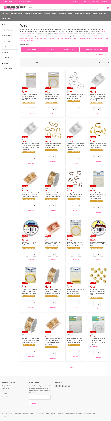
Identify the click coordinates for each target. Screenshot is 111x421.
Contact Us (87, 1)
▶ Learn (8, 18)
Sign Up (33, 403)
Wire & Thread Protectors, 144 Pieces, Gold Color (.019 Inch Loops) (53, 145)
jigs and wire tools (61, 33)
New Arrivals (5, 13)
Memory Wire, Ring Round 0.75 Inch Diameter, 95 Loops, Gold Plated (75, 291)
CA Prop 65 (60, 413)
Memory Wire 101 (73, 38)
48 (108, 63)
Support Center (6, 386)
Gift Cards (5, 396)
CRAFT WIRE (50, 49)
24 (102, 63)
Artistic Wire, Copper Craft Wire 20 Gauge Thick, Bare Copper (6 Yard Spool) (53, 243)
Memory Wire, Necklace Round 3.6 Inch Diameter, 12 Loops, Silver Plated (75, 340)
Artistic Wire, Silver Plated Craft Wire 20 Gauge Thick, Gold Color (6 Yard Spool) (53, 194)
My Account (95, 1)
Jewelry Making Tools (99, 13)
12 (100, 63)
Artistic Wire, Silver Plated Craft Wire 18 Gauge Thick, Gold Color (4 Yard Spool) (30, 340)
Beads (20, 13)
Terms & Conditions (50, 413)
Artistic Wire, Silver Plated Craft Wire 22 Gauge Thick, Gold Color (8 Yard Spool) (53, 291)
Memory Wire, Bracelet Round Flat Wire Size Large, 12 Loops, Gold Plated (75, 243)
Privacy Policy (40, 413)
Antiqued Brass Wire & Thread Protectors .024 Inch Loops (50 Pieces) (74, 194)
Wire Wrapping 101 (61, 38)
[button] (4, 24)
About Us (4, 413)
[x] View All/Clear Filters (101, 55)
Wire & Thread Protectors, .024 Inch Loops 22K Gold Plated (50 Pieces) (98, 145)
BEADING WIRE (31, 49)
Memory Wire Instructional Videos (91, 38)
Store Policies (17, 413)
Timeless (14, 13)
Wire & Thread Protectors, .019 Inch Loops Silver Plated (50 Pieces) (75, 96)
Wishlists (104, 1)
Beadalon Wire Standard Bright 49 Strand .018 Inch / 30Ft (30, 243)
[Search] (95, 7)
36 (105, 63)
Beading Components (59, 13)
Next (70, 367)
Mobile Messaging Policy (29, 413)
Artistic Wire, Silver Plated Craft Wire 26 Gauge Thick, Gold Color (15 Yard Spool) (30, 194)
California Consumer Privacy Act (86, 413)
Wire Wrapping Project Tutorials (44, 38)
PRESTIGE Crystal (44, 13)
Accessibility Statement (71, 413)
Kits (2, 18)
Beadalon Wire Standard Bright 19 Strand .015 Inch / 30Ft (98, 243)
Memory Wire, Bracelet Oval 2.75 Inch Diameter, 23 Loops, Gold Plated (30, 291)
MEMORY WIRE (69, 49)
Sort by (24, 63)
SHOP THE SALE (77, 1)
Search (10, 413)
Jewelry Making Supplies (82, 13)
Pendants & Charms (31, 13)
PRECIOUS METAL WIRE (94, 49)
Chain (70, 13)
